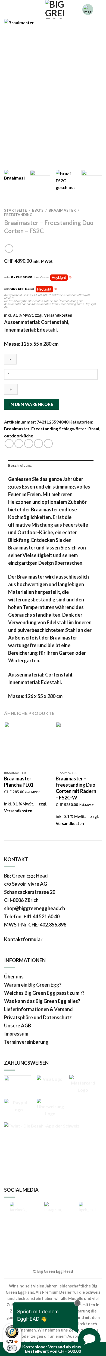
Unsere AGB (17, 1025)
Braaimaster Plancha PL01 (18, 782)
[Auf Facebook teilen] (18, 443)
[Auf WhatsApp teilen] (9, 443)
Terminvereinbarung (26, 1042)
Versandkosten (58, 315)
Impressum (16, 1034)
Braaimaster (62, 210)
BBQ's (37, 210)
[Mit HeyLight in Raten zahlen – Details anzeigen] (70, 277)
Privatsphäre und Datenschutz (38, 1017)
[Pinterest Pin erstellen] (38, 443)
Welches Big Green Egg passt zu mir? (44, 993)
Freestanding (18, 214)
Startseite (15, 210)
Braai (93, 428)
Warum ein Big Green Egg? (32, 985)
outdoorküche (18, 435)
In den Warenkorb (32, 404)
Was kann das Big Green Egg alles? (42, 1001)
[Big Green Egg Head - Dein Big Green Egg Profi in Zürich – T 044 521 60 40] (54, 9)
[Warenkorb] (24, 10)
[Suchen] (6, 9)
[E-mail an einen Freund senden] (28, 443)
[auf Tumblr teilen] (48, 443)
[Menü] (99, 9)
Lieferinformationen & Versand (38, 1009)
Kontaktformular (23, 939)
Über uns (14, 977)
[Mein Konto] (14, 10)
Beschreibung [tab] (20, 465)
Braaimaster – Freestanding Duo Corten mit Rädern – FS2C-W (76, 788)
